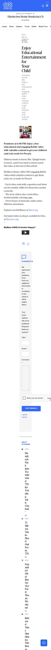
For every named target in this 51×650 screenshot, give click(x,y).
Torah (27, 27)
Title (24, 338)
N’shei (34, 27)
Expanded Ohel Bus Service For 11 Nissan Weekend (27, 585)
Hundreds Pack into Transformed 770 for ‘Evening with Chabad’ (27, 482)
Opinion (19, 27)
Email (24, 349)
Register (24, 417)
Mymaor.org (12, 219)
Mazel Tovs (43, 27)
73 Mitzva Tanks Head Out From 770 (27, 538)
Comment (25, 361)
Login (23, 415)
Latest (4, 27)
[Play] (25, 232)
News (11, 27)
